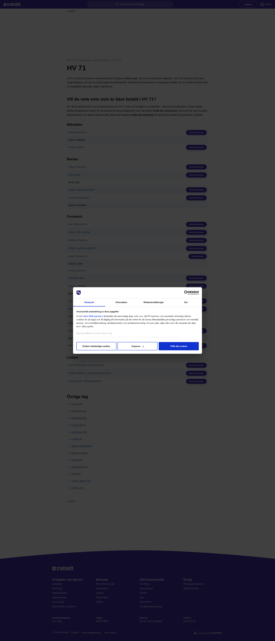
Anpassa (135, 346)
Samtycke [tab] (89, 302)
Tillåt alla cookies (178, 346)
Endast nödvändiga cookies (96, 346)
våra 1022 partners (93, 316)
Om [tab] (186, 302)
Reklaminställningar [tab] (154, 302)
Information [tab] (121, 302)
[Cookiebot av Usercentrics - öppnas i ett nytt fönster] (186, 293)
